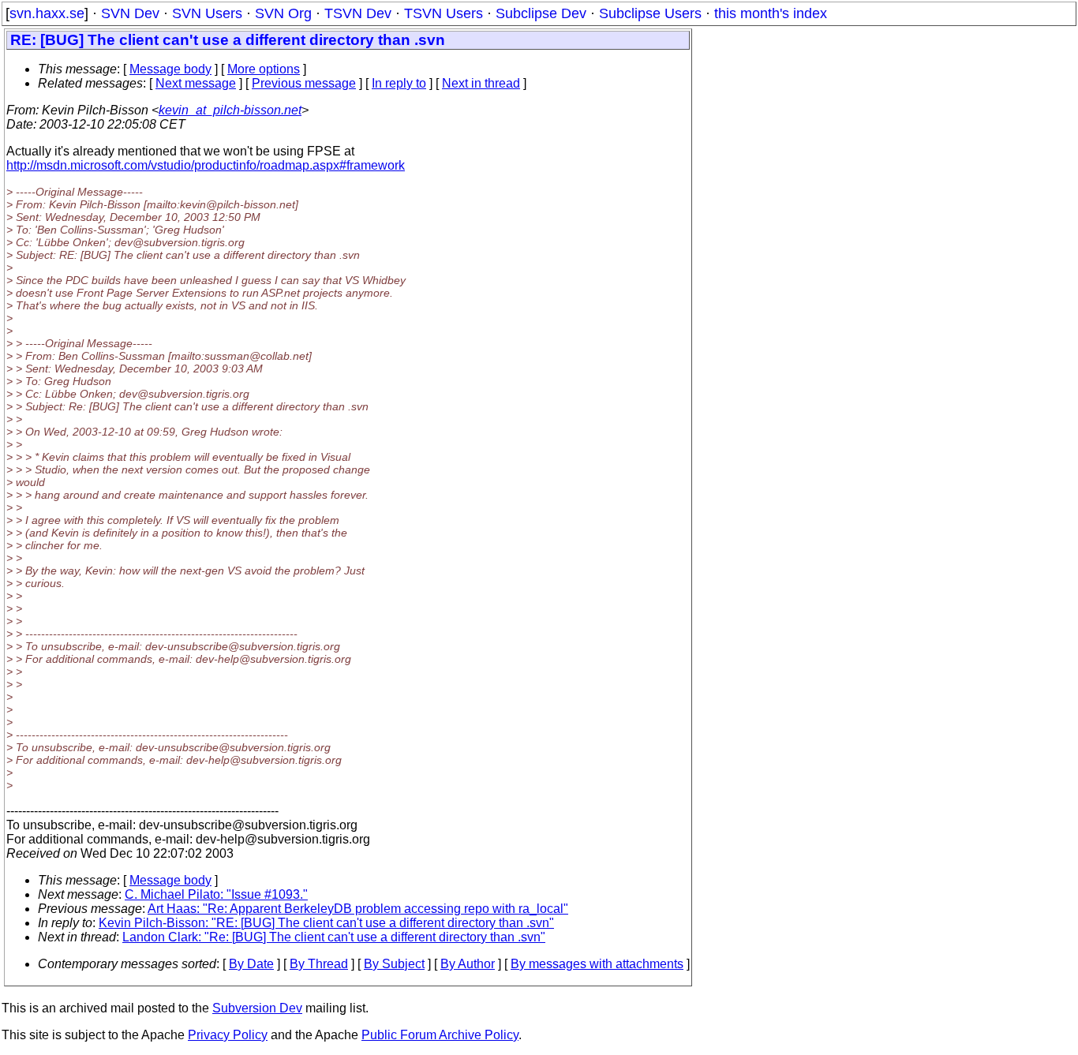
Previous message (304, 83)
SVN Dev (130, 13)
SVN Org (283, 13)
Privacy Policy (228, 1035)
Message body (170, 69)
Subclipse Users (650, 13)
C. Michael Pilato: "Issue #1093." (216, 894)
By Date (251, 964)
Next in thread (481, 83)
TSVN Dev (357, 13)
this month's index (770, 13)
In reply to (399, 83)
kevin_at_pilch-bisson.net (230, 110)
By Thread (319, 964)
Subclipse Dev (541, 13)
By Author (467, 964)
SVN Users (207, 13)
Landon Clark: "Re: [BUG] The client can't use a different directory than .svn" (333, 937)
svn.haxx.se (46, 13)
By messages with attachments (597, 964)
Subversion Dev (257, 1008)
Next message (195, 83)
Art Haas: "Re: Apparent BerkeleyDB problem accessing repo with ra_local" (358, 908)
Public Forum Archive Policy (439, 1035)
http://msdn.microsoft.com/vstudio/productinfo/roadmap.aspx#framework (205, 165)
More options (263, 69)
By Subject (394, 964)
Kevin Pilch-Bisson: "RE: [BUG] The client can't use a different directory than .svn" (326, 923)
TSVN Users (443, 13)
